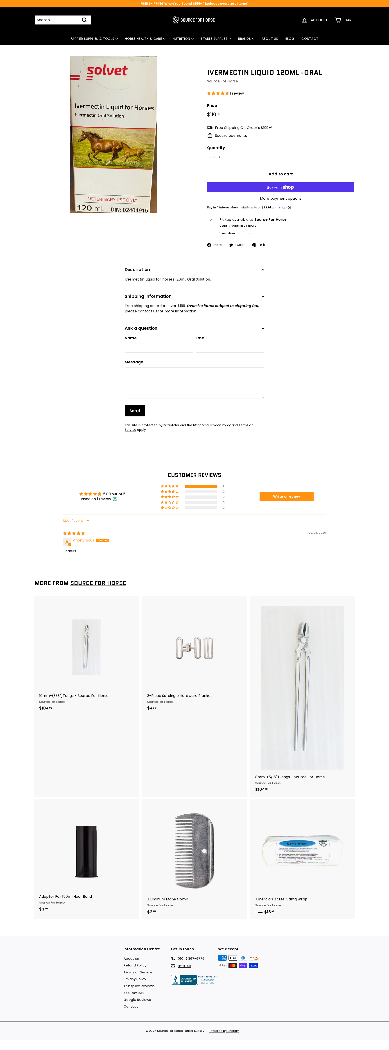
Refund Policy (135, 965)
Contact (131, 1006)
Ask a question (141, 328)
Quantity (216, 147)
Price (212, 105)
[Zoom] (113, 134)
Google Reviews (137, 999)
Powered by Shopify (224, 1031)
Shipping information (148, 296)
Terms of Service (138, 972)
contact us (147, 311)
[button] (218, 93)
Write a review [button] (286, 496)
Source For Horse (222, 81)
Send (134, 410)
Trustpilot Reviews (139, 986)
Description (137, 270)
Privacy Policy (220, 425)
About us (131, 958)
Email (201, 338)
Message (134, 362)
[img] (74, 533)
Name (131, 338)
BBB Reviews (134, 992)
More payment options (280, 198)
